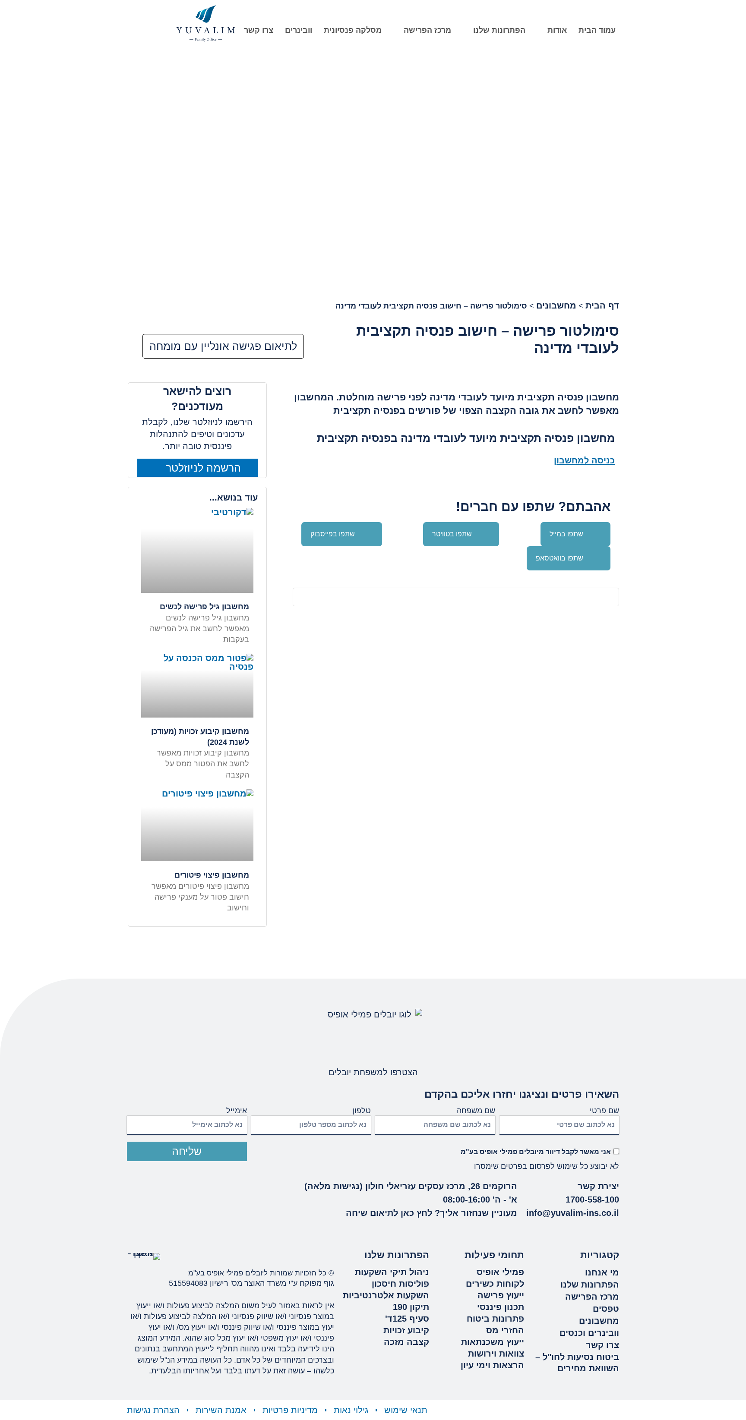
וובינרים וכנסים (589, 1333)
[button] (575, 534)
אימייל (236, 1110)
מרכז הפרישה (427, 30)
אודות (557, 30)
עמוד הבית (597, 30)
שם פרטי (604, 1110)
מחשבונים (556, 305)
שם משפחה (476, 1110)
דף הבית (602, 305)
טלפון (361, 1110)
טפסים (606, 1308)
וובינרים (298, 30)
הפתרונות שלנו (499, 30)
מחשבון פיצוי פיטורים (211, 875)
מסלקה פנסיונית (353, 30)
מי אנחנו (602, 1272)
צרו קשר (258, 30)
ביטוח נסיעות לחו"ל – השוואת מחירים (577, 1362)
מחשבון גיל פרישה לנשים (204, 606)
